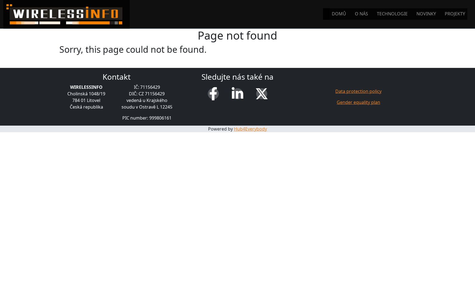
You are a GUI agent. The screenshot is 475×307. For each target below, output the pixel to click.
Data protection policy (358, 91)
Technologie (392, 14)
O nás (361, 14)
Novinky (426, 14)
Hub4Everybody (250, 129)
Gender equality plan (358, 102)
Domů (339, 14)
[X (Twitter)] (261, 93)
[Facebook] (213, 93)
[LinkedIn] (237, 93)
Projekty (455, 14)
